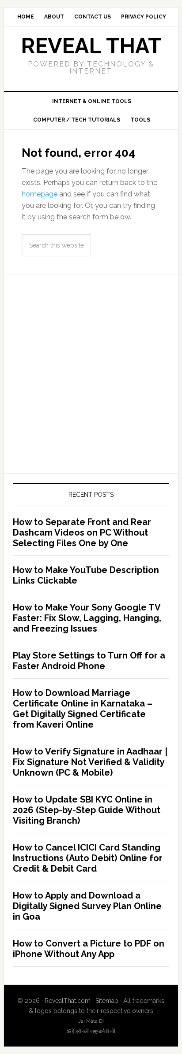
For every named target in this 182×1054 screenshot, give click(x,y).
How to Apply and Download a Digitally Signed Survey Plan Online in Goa (87, 906)
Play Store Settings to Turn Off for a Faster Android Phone (89, 660)
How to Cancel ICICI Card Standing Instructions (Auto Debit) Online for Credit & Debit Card (88, 858)
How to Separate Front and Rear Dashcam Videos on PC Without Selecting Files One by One (82, 532)
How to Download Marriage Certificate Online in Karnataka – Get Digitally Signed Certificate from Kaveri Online (82, 709)
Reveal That (91, 45)
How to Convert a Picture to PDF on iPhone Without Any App (88, 948)
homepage (39, 194)
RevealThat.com (68, 1000)
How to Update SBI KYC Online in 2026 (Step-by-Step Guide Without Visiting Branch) (86, 810)
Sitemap (106, 1000)
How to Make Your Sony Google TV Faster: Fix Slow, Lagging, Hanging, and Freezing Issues (87, 618)
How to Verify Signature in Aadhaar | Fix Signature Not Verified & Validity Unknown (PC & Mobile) (90, 762)
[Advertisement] (91, 374)
